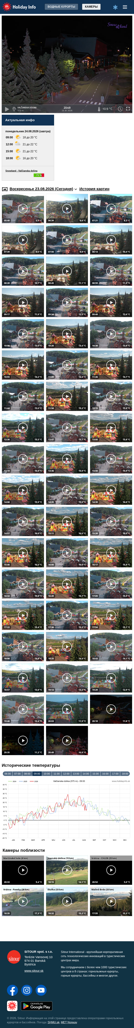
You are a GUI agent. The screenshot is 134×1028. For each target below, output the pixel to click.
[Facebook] (12, 991)
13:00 (76, 773)
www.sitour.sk (33, 971)
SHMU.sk (53, 1022)
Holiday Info (16, 4)
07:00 (17, 773)
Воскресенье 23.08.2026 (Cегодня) (41, 189)
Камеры (91, 6)
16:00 (105, 773)
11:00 (57, 773)
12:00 (66, 773)
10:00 (47, 773)
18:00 (125, 773)
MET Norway (69, 1022)
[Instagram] (26, 991)
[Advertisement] (95, 148)
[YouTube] (41, 991)
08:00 (27, 773)
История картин (94, 189)
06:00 (8, 773)
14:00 (86, 773)
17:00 (115, 773)
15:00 (95, 773)
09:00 (37, 773)
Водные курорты (61, 6)
